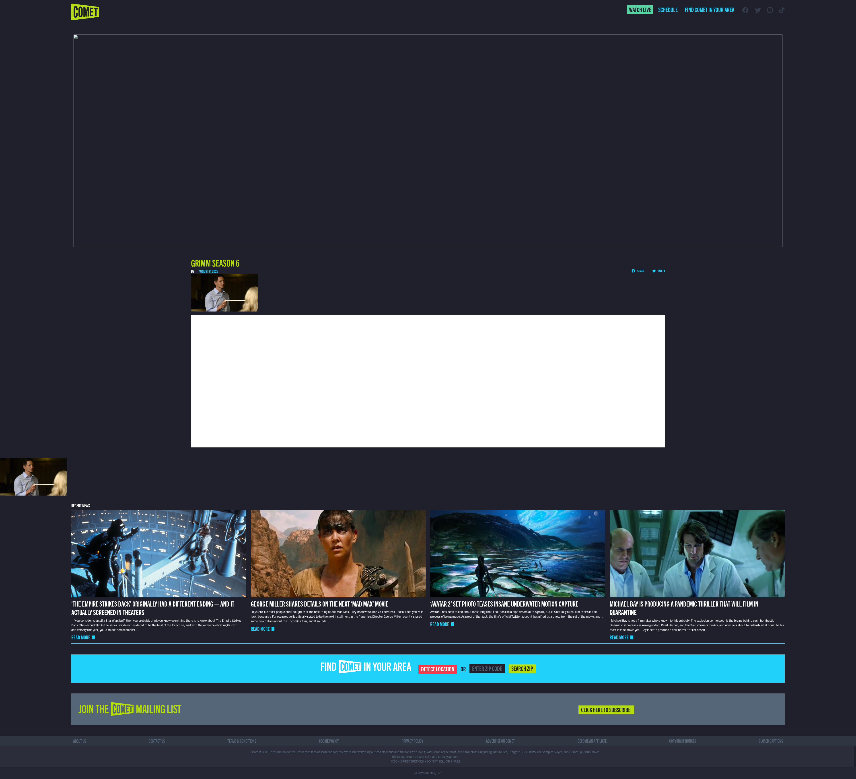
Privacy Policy (412, 741)
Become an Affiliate (592, 741)
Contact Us (157, 741)
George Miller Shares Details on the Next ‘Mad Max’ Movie (319, 603)
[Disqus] (428, 381)
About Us (79, 741)
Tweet (661, 271)
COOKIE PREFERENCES (407, 761)
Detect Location (437, 669)
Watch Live (640, 9)
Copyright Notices (682, 741)
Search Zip (522, 668)
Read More (80, 637)
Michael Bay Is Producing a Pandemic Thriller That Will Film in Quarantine (684, 607)
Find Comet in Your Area (709, 9)
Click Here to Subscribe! (606, 709)
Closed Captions (771, 741)
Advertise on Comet (500, 741)
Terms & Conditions (241, 741)
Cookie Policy (329, 741)
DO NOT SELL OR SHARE (444, 761)
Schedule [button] (668, 9)
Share (641, 271)
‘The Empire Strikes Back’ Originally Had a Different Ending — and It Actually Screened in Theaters (152, 607)
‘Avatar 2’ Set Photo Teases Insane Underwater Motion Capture (504, 603)
